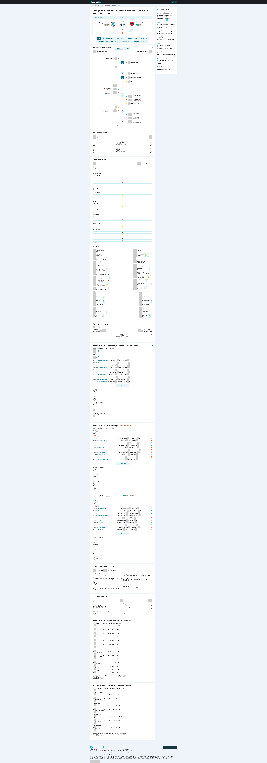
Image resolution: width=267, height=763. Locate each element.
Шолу (99, 38)
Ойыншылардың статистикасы (140, 41)
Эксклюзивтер (132, 2)
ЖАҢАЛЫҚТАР (119, 2)
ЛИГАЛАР (147, 2)
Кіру (175, 2)
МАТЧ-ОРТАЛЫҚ (141, 2)
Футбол (126, 2)
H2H (147, 38)
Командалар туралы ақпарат (113, 41)
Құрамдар (129, 38)
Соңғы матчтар (100, 41)
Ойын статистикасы (120, 38)
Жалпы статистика (126, 41)
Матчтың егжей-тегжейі (108, 38)
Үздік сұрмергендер (139, 38)
